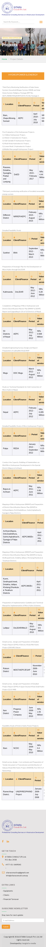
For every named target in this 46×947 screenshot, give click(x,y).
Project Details (16, 59)
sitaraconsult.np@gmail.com (17, 872)
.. (5, 867)
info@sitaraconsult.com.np (17, 875)
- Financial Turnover (10, 899)
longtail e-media (29, 943)
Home (4, 59)
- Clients (5, 895)
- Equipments (7, 891)
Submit (5, 927)
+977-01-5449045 (13, 864)
